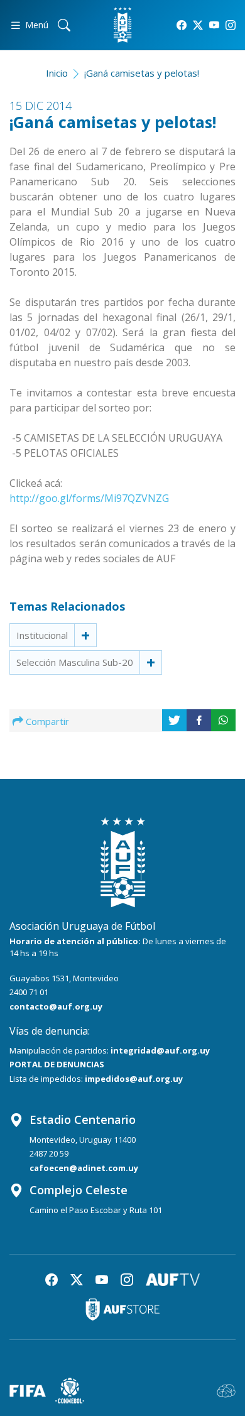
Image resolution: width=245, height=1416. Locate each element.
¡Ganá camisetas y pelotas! (141, 73)
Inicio (57, 73)
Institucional (42, 635)
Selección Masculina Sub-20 (74, 662)
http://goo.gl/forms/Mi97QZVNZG (89, 498)
